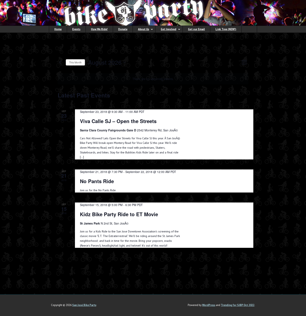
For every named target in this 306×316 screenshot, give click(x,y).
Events (76, 29)
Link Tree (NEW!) (225, 29)
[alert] (153, 79)
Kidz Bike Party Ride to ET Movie (119, 214)
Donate (122, 29)
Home (58, 29)
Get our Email (196, 29)
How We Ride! (99, 29)
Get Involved (165, 29)
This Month (75, 62)
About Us (141, 29)
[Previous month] (60, 62)
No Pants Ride (97, 181)
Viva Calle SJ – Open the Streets (118, 121)
